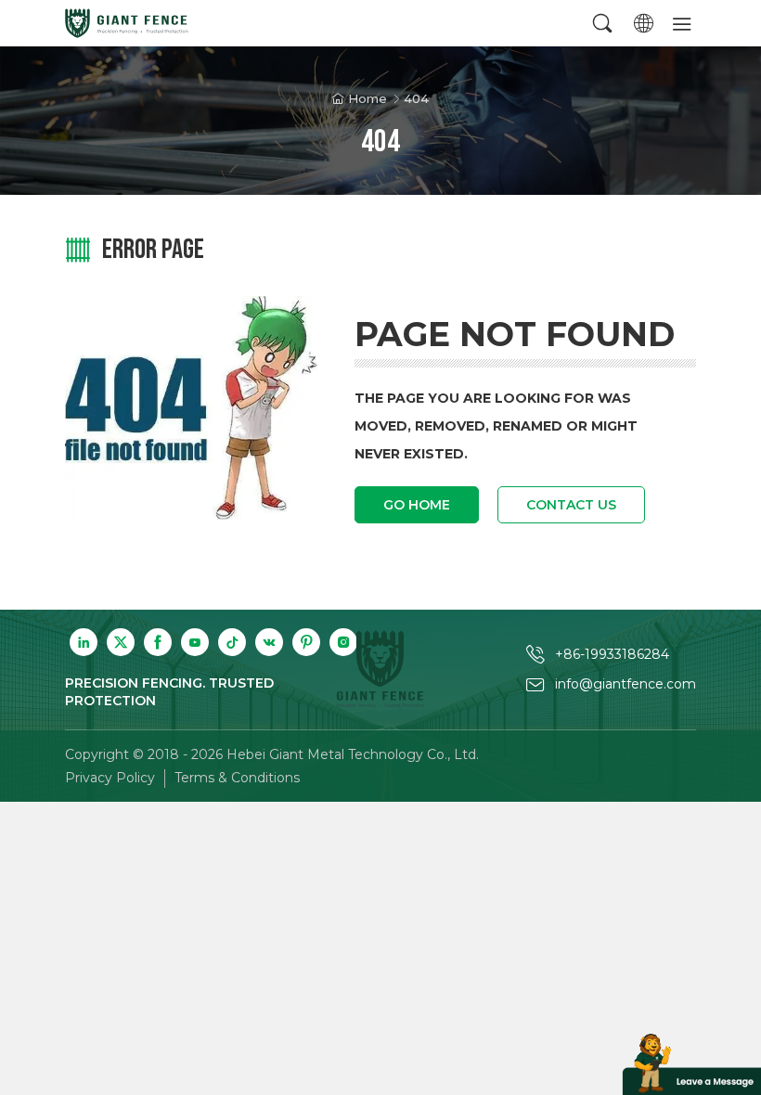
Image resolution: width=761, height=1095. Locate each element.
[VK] (269, 642)
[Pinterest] (306, 642)
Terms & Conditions (237, 777)
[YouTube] (195, 642)
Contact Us (571, 504)
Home (367, 98)
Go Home (416, 504)
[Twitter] (121, 642)
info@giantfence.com (625, 684)
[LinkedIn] (83, 642)
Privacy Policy (110, 777)
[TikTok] (232, 642)
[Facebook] (158, 642)
